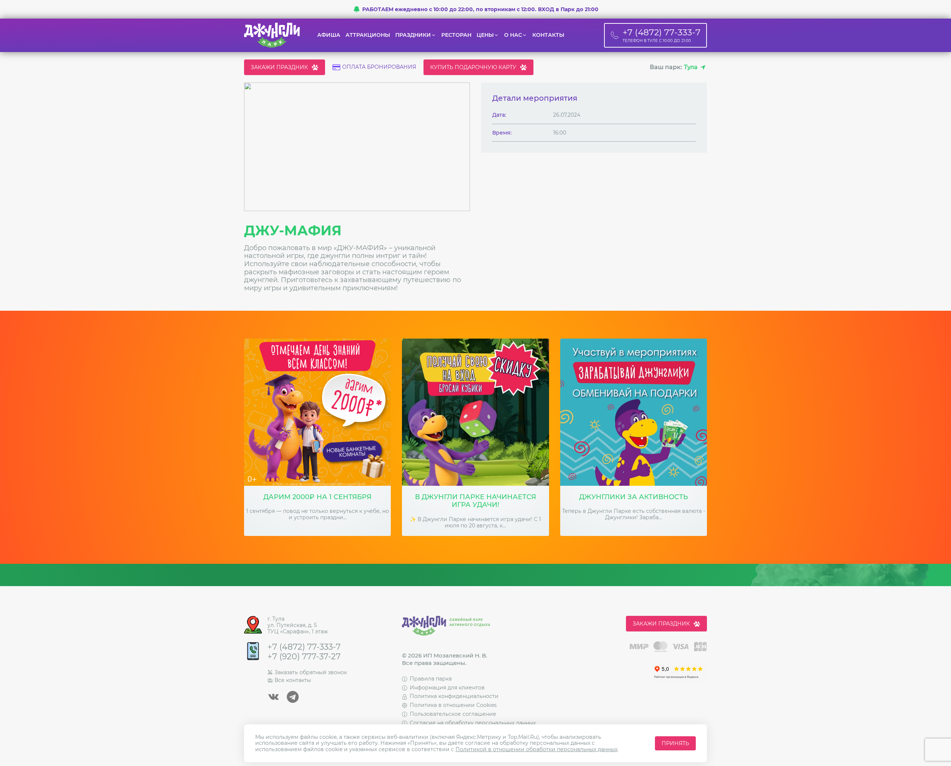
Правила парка (431, 678)
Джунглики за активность (633, 497)
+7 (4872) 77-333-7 (304, 647)
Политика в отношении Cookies (453, 705)
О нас (513, 35)
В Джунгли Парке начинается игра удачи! (475, 501)
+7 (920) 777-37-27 (304, 657)
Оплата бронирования (379, 67)
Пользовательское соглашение (453, 714)
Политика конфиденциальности (454, 696)
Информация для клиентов (447, 687)
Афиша (328, 35)
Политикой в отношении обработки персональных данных (536, 749)
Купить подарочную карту (473, 67)
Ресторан (456, 35)
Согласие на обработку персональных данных (473, 723)
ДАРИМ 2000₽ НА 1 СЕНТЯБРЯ (317, 497)
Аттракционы (367, 35)
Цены (485, 35)
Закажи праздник (279, 67)
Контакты (548, 35)
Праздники (413, 35)
